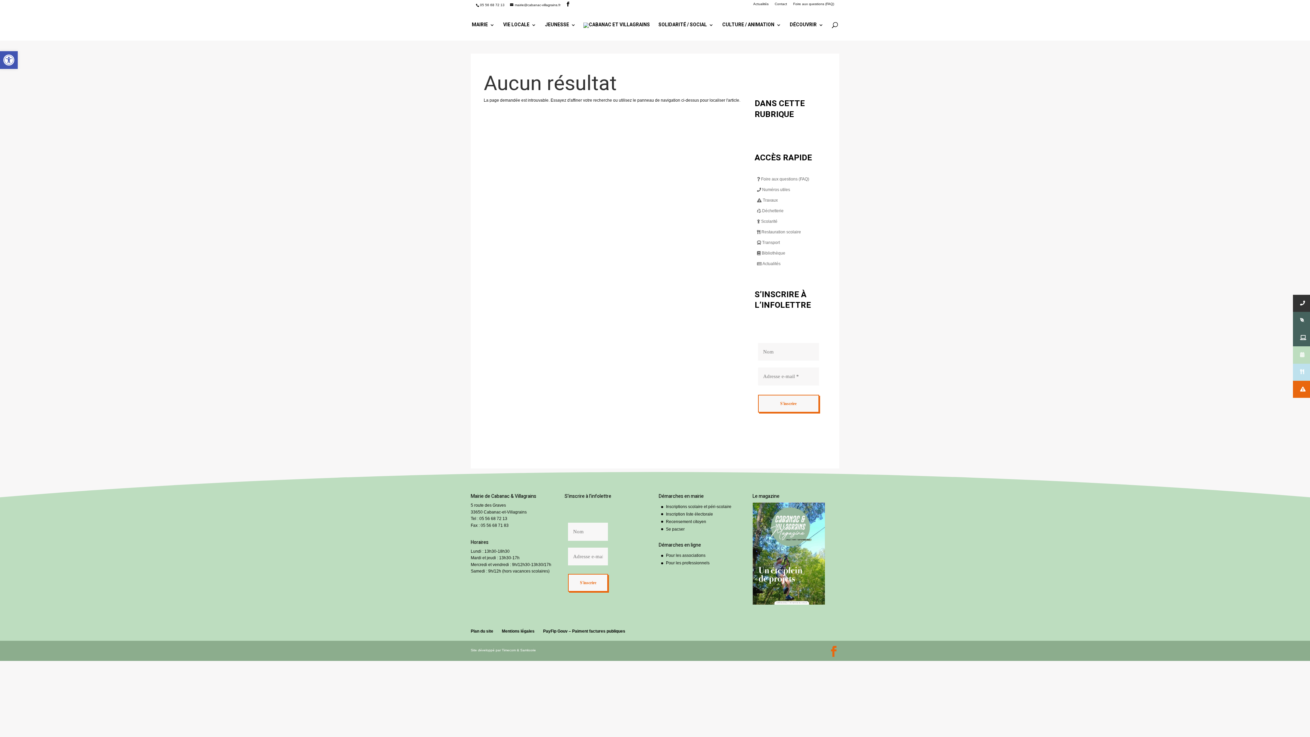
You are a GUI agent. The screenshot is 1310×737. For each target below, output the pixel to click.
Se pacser (675, 529)
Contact (781, 4)
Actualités (761, 4)
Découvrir (803, 25)
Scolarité (768, 221)
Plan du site (482, 631)
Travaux (770, 200)
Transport (770, 242)
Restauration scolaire (780, 232)
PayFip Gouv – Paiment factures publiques (584, 631)
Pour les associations (685, 555)
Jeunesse (557, 25)
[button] (9, 60)
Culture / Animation (748, 25)
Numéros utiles (775, 189)
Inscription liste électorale (689, 514)
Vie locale (516, 25)
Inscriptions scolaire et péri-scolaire (698, 506)
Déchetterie (772, 210)
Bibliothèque (773, 253)
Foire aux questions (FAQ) (813, 4)
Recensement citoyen (686, 521)
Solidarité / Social (682, 25)
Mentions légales (518, 631)
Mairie (480, 25)
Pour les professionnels (688, 563)
